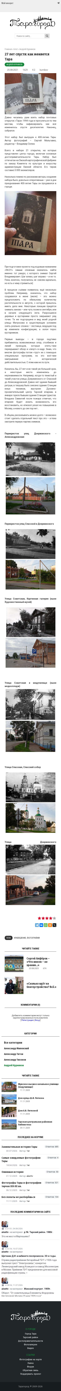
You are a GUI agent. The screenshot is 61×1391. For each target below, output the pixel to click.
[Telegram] (58, 3)
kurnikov (44, 70)
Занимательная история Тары (19, 1146)
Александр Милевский (16, 1048)
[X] (54, 925)
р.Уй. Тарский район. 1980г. (38, 1232)
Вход (37, 1020)
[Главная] (30, 27)
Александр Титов (13, 1054)
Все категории (13, 1042)
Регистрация (27, 1020)
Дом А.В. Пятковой (28, 1110)
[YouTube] (55, 3)
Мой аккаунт (7, 3)
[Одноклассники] (50, 925)
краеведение (20, 938)
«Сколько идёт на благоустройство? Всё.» (41, 985)
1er (28, 1151)
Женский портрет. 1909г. (37, 1289)
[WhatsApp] (46, 925)
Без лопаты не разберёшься (18, 1197)
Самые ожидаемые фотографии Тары (21, 1159)
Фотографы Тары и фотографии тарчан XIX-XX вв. (21, 1184)
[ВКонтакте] (41, 925)
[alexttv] (30, 1224)
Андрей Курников (14, 64)
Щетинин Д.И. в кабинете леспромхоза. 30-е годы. (29, 1256)
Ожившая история (12, 1172)
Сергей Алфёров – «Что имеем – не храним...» (38, 962)
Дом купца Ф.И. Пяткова (31, 1098)
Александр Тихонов (15, 1059)
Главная (8, 49)
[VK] (51, 3)
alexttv (30, 1176)
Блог (16, 49)
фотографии (33, 938)
